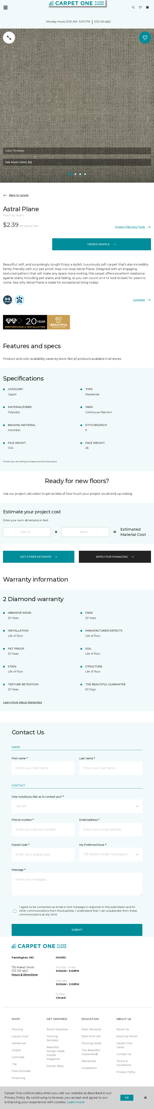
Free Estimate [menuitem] (21, 1071)
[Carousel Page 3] (80, 174)
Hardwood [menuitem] (19, 1043)
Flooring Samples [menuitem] (52, 1038)
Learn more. (76, 1102)
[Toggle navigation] (5, 7)
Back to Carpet (19, 195)
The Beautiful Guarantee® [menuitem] (91, 1052)
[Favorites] (140, 7)
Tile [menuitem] (14, 1064)
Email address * (89, 820)
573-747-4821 (102, 21)
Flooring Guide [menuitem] (91, 1043)
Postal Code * (20, 844)
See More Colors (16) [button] (18, 162)
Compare (139, 300)
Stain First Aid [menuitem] (91, 1036)
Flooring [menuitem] (17, 1029)
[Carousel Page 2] (75, 174)
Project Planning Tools (130, 227)
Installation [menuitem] (89, 1068)
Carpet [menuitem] (16, 1050)
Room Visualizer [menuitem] (58, 1029)
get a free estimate (35, 556)
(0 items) (147, 7)
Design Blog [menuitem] (55, 1066)
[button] (133, 7)
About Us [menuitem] (122, 1029)
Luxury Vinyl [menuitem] (20, 1036)
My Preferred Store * (92, 844)
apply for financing (112, 556)
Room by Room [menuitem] (126, 1036)
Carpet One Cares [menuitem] (124, 1045)
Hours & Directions (25, 974)
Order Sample (98, 244)
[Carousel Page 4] (85, 174)
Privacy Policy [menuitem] (125, 1072)
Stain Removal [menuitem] (91, 1029)
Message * (18, 869)
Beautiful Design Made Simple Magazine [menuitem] (56, 1053)
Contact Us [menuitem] (123, 1054)
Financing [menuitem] (18, 1078)
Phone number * (23, 820)
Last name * (87, 758)
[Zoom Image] (9, 38)
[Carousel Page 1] (69, 174)
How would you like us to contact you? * (38, 796)
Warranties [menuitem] (89, 1061)
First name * (20, 758)
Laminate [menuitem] (18, 1057)
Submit (77, 929)
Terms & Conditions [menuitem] (123, 1063)
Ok (127, 1097)
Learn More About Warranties (22, 702)
